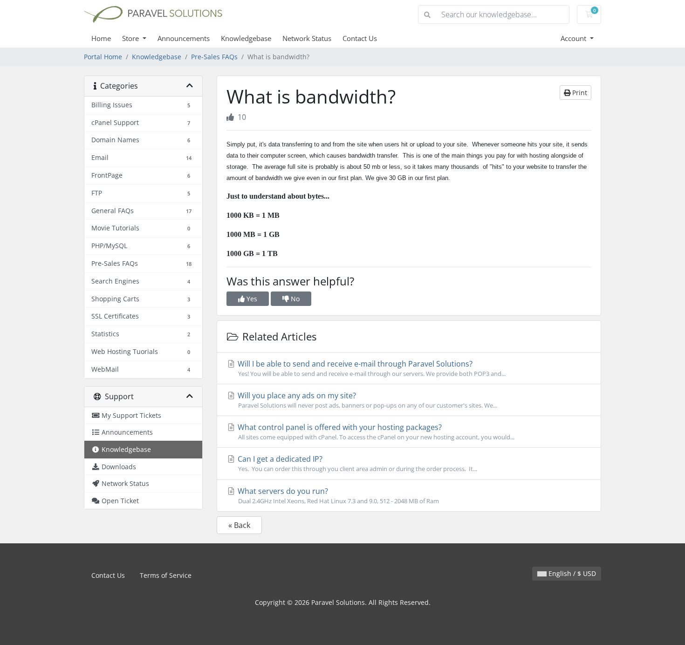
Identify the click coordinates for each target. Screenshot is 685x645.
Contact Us (359, 38)
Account (574, 38)
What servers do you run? (337, 495)
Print (578, 92)
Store (131, 38)
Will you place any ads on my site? (366, 399)
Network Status (306, 38)
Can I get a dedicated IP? (356, 463)
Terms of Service (166, 575)
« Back (239, 525)
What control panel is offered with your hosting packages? (375, 431)
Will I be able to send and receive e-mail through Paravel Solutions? (371, 368)
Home (101, 38)
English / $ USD (571, 573)
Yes (251, 298)
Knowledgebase (246, 38)
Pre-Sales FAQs (214, 56)
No (294, 298)
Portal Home (103, 56)
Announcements (184, 38)
